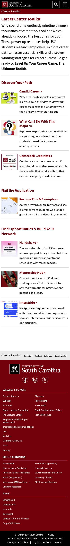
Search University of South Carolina (55, 4)
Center (11, 11)
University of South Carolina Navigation (64, 4)
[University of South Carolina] (35, 369)
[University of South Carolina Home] (15, 4)
